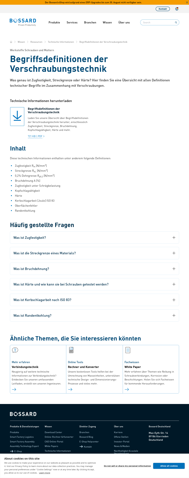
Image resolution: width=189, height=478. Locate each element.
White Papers (51, 446)
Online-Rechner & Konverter (59, 436)
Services (72, 22)
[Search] (176, 22)
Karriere (118, 432)
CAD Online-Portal (54, 441)
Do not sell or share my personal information (127, 465)
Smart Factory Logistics (22, 436)
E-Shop (18, 451)
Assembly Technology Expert (24, 446)
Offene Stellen (121, 436)
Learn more (44, 472)
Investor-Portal (121, 441)
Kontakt (163, 8)
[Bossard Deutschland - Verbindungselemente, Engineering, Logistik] (11, 42)
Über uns (124, 22)
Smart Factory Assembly (22, 441)
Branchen (90, 22)
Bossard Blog (86, 436)
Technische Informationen (61, 41)
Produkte (54, 22)
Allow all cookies (169, 465)
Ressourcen (36, 41)
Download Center (53, 432)
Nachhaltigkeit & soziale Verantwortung (126, 452)
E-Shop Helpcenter (89, 441)
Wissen (107, 22)
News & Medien (122, 446)
